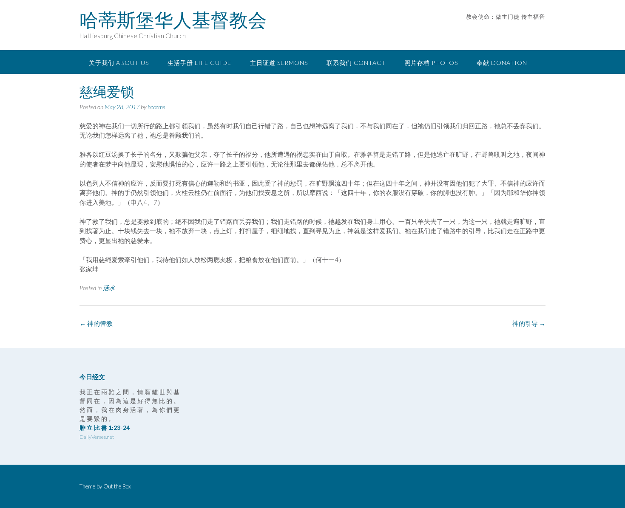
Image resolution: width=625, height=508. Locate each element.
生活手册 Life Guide (199, 62)
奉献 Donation (502, 62)
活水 (109, 287)
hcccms (156, 106)
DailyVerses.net (97, 437)
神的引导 (528, 323)
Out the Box (117, 486)
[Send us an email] (530, 29)
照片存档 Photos (431, 62)
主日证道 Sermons (279, 62)
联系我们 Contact (356, 62)
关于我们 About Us (119, 62)
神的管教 (96, 323)
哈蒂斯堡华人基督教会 (173, 20)
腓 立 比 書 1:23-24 (105, 427)
